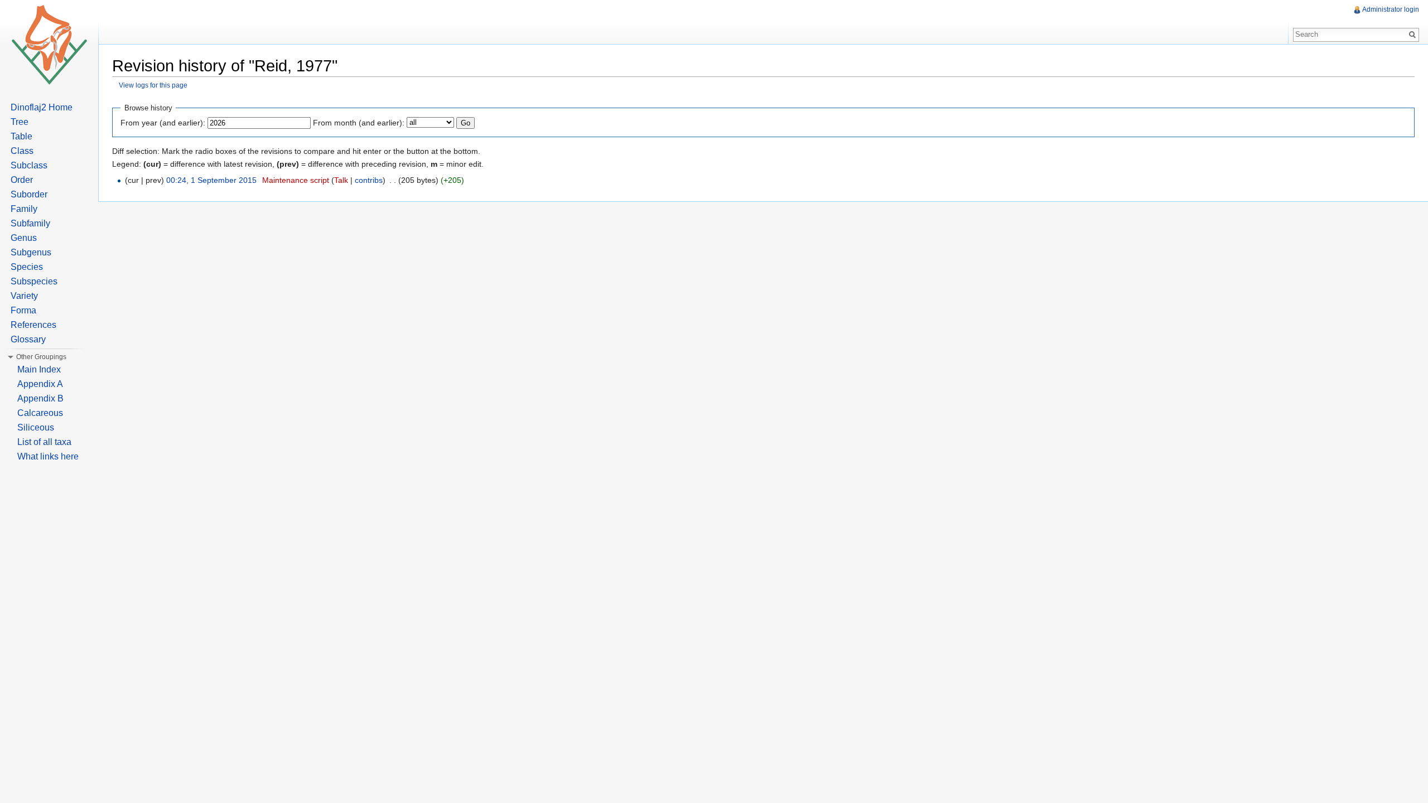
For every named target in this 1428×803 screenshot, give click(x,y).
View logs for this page (153, 85)
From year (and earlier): (162, 122)
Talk (341, 180)
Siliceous (35, 427)
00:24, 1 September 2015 (211, 180)
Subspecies (34, 281)
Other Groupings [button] (41, 357)
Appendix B (40, 398)
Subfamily (30, 223)
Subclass (29, 165)
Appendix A (40, 384)
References (33, 325)
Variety (24, 296)
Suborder (29, 194)
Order (22, 180)
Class (22, 151)
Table (21, 136)
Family (24, 209)
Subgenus (31, 252)
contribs (369, 180)
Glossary (28, 339)
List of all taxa (44, 442)
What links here (48, 456)
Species (27, 267)
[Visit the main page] (49, 44)
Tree (19, 122)
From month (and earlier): (358, 122)
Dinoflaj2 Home (42, 107)
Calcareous (40, 413)
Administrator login (1390, 9)
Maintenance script (295, 180)
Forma (23, 310)
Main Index (39, 369)
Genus (24, 238)
